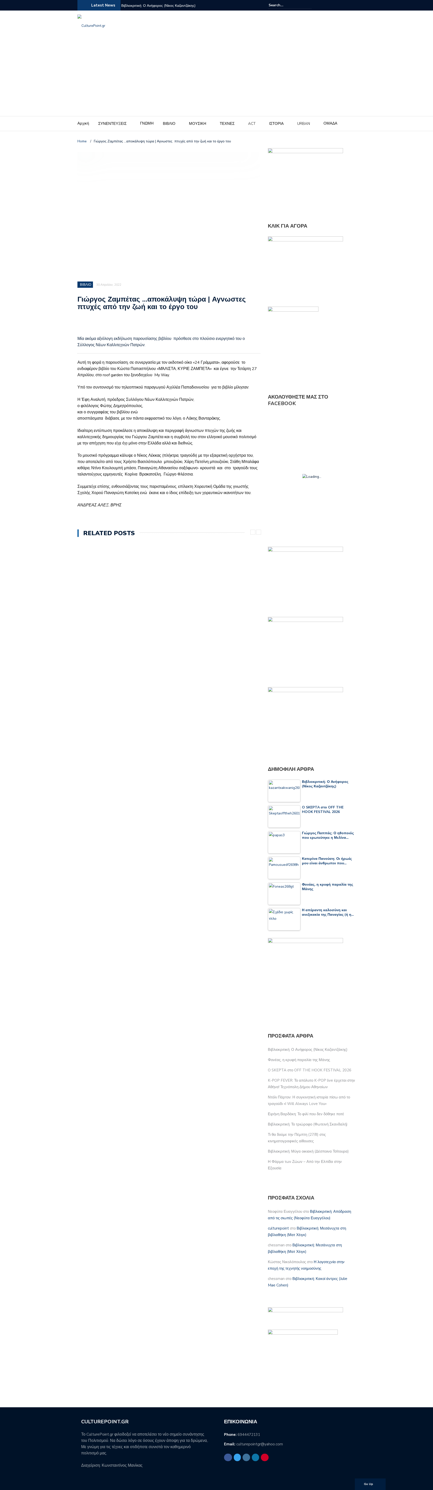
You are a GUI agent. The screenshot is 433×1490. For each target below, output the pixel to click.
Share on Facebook (83, 325)
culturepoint (278, 1228)
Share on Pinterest (122, 325)
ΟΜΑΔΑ (330, 123)
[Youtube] (353, 5)
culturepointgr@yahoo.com (259, 1444)
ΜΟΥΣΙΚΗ (197, 123)
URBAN (303, 123)
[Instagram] (341, 5)
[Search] (308, 5)
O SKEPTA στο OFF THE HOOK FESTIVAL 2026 (309, 1070)
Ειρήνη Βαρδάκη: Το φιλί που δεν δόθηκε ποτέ (306, 1113)
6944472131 (249, 1434)
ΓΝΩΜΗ (147, 123)
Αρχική (83, 123)
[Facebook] (329, 5)
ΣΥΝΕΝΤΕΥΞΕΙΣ (112, 123)
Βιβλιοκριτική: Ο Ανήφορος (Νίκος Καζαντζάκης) (158, 5)
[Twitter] (335, 5)
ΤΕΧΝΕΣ (227, 123)
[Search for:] (284, 5)
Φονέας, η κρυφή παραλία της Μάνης (299, 1059)
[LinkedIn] (347, 5)
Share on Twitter (96, 325)
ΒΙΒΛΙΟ (169, 123)
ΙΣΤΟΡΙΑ (276, 123)
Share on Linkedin (109, 325)
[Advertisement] (216, 78)
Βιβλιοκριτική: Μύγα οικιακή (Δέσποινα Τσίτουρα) (308, 1151)
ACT (252, 123)
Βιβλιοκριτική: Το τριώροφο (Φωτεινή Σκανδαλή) (308, 1124)
